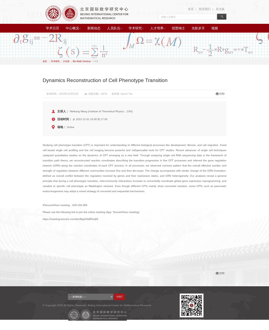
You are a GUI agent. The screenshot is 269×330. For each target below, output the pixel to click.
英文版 (220, 9)
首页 (191, 9)
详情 (96, 61)
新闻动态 (93, 28)
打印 (222, 93)
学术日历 (52, 28)
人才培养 (156, 28)
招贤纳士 (178, 28)
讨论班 (66, 61)
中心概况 (72, 28)
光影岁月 (198, 28)
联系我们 (205, 9)
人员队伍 (113, 28)
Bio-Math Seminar (82, 61)
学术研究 (135, 28)
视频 (214, 28)
